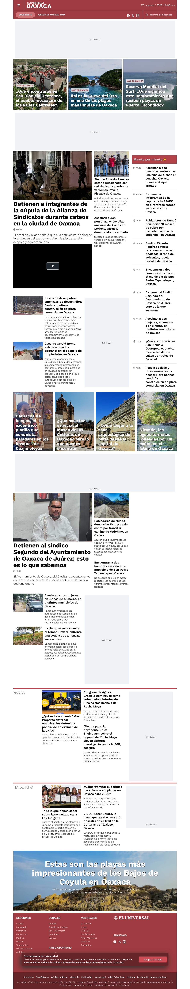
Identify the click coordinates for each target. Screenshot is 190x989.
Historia (131, 977)
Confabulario (88, 934)
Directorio (28, 977)
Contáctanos (42, 977)
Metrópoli (21, 927)
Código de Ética (59, 977)
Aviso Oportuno (89, 938)
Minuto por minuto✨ (150, 159)
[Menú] (18, 5)
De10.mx (85, 941)
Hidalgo (53, 923)
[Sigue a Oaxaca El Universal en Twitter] (134, 15)
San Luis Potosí (57, 931)
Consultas (86, 945)
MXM (62, 15)
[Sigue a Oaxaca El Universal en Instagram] (138, 15)
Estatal (20, 923)
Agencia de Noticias (48, 15)
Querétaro (54, 934)
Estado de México (58, 927)
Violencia (74, 977)
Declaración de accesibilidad (152, 977)
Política (20, 938)
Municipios (22, 934)
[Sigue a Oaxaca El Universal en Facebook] (129, 15)
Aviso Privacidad (116, 977)
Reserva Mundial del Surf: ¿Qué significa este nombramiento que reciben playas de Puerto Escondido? (150, 96)
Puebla (52, 938)
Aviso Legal (100, 977)
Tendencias (22, 945)
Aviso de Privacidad (113, 962)
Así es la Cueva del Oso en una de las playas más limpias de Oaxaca (94, 100)
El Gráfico (86, 923)
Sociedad (21, 931)
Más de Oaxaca (24, 85)
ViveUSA (85, 931)
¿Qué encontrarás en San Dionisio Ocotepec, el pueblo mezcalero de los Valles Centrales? (39, 98)
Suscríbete (25, 15)
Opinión (20, 952)
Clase (84, 927)
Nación (20, 941)
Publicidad (86, 977)
